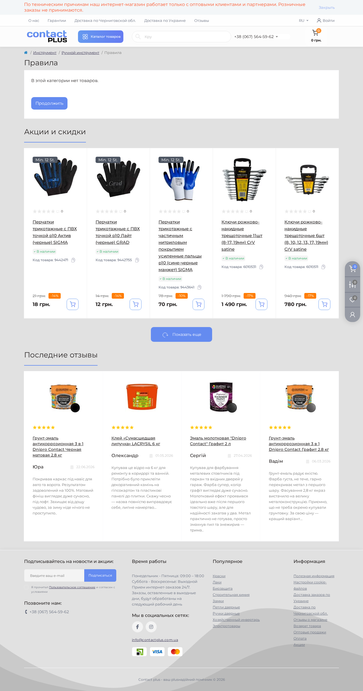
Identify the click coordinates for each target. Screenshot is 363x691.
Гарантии (57, 20)
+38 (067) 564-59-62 (254, 36)
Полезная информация (314, 576)
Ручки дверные (226, 613)
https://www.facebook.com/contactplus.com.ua (137, 627)
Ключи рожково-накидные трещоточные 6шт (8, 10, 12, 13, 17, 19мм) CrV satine (306, 235)
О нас (33, 20)
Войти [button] (329, 20)
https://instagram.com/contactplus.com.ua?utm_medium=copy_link (151, 627)
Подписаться (100, 575)
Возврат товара (307, 626)
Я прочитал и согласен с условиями (73, 589)
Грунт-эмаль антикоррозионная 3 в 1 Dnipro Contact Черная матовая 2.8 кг (58, 446)
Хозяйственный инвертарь (236, 619)
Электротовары (226, 626)
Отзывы (201, 20)
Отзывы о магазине (310, 619)
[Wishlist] (78, 167)
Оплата (300, 638)
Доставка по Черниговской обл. (105, 20)
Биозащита (223, 588)
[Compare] (78, 178)
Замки (218, 601)
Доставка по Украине (165, 20)
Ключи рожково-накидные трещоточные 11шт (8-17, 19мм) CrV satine (241, 235)
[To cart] (73, 304)
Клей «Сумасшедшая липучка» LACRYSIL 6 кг (135, 440)
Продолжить (49, 103)
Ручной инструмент (80, 52)
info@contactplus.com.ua (155, 640)
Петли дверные (226, 607)
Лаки (217, 582)
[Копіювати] (73, 260)
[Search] (138, 36)
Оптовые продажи (310, 632)
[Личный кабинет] (352, 314)
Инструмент (44, 52)
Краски (219, 576)
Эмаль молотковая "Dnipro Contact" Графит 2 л (218, 440)
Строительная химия (231, 594)
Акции (299, 644)
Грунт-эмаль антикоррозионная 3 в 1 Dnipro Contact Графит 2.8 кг (299, 443)
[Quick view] (78, 156)
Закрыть (327, 7)
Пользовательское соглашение (72, 587)
